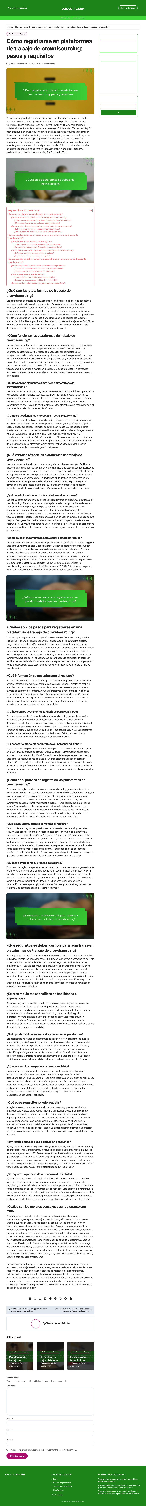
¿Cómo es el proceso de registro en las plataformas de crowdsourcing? (42, 250)
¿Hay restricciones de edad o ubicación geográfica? (34, 277)
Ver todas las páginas (17, 8)
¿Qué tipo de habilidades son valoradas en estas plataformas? (39, 269)
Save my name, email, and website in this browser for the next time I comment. (42, 1450)
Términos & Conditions (62, 1486)
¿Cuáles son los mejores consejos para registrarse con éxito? (38, 283)
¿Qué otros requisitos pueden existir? (27, 274)
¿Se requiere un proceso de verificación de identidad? (35, 280)
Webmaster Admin (58, 1323)
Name (9, 1419)
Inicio (55, 1479)
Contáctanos (65, 18)
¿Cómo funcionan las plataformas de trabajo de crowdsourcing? (39, 217)
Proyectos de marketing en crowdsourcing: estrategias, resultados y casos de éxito (117, 45)
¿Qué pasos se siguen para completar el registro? (34, 253)
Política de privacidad (62, 1483)
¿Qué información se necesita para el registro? (31, 241)
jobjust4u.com (73, 8)
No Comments (49, 63)
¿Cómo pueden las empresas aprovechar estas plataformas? (38, 232)
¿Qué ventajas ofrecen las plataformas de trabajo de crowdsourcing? (41, 226)
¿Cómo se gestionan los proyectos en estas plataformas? (37, 223)
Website (9, 1439)
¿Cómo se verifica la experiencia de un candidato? (34, 271)
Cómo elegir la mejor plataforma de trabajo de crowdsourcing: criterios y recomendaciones (117, 75)
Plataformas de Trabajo (17, 34)
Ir (118, 112)
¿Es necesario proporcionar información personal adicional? (38, 247)
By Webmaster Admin (19, 63)
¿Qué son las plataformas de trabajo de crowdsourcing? (35, 214)
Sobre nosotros (80, 18)
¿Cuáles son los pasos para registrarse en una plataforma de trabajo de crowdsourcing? (43, 236)
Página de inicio (128, 8)
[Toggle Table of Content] (89, 210)
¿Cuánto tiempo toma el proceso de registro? (32, 256)
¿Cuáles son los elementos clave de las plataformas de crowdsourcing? (42, 220)
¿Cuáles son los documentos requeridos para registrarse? (37, 244)
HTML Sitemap (57, 1495)
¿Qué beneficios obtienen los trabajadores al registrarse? (37, 229)
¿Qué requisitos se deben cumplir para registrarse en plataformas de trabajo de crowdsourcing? (47, 260)
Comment (11, 1386)
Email (9, 1429)
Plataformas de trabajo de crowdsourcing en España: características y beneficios (113, 67)
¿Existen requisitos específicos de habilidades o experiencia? (38, 265)
